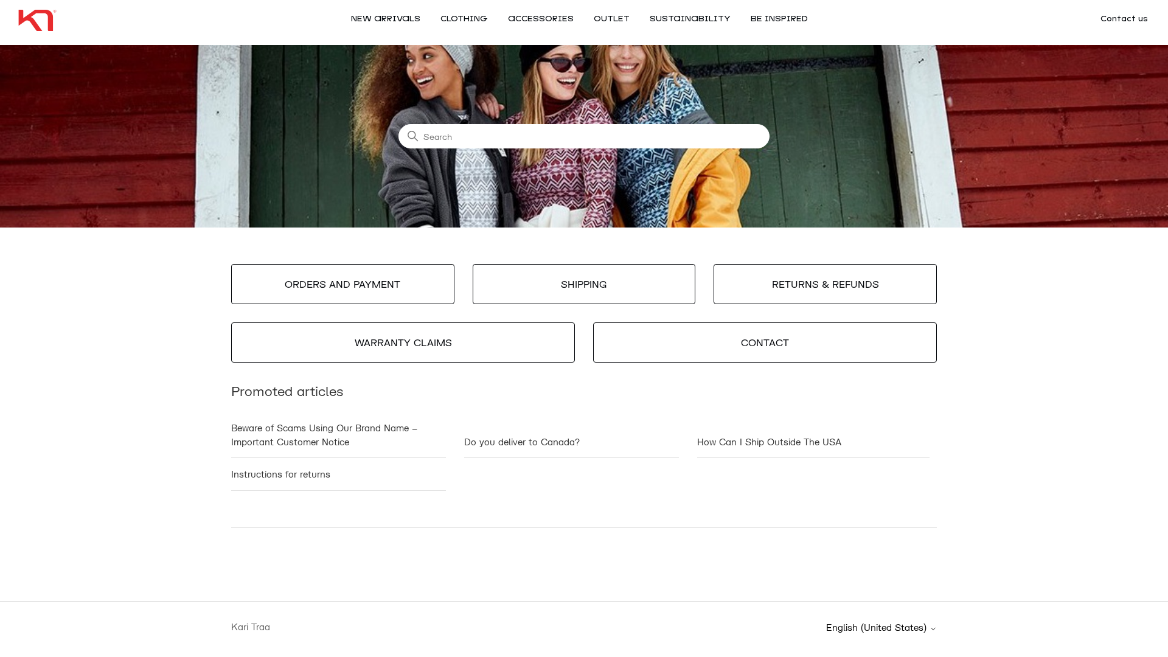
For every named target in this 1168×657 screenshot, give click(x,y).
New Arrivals (385, 19)
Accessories (541, 19)
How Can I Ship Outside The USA (769, 441)
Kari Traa (250, 626)
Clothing (464, 19)
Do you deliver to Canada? (522, 441)
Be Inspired (779, 19)
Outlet (612, 19)
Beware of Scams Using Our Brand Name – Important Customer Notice (324, 434)
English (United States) (878, 627)
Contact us (1124, 19)
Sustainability (690, 19)
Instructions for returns (280, 473)
